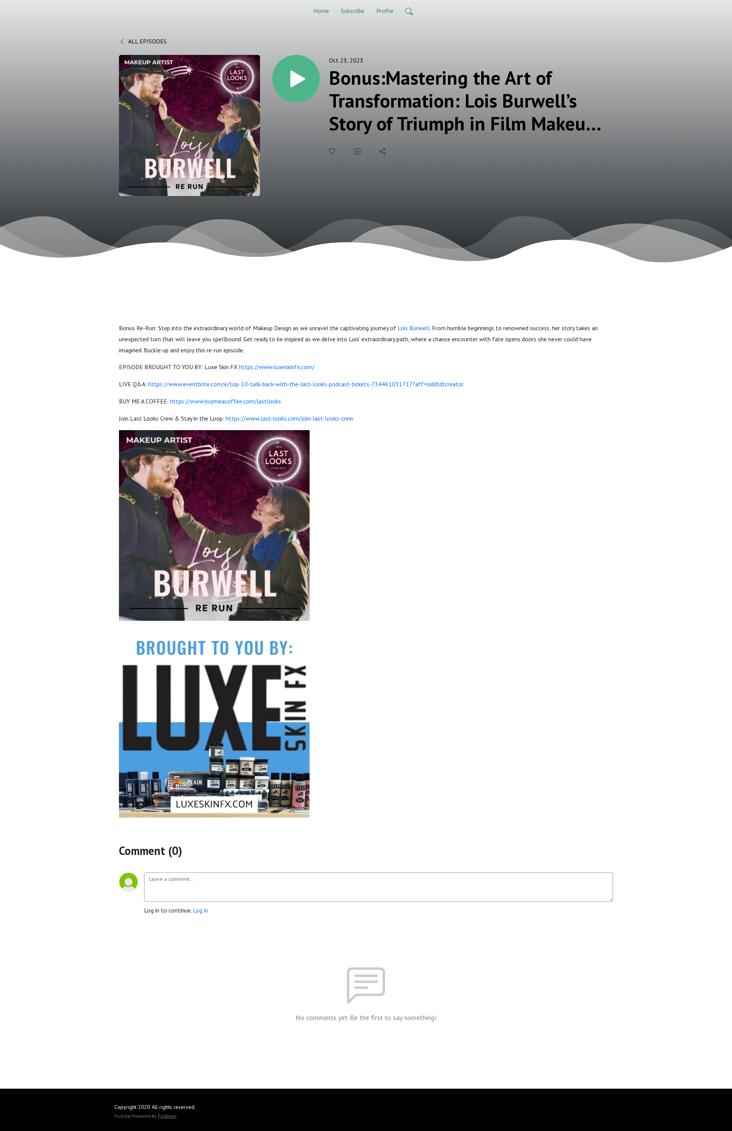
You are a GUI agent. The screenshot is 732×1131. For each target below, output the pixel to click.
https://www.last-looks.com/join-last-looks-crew (289, 418)
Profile (384, 10)
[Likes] (332, 151)
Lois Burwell (414, 328)
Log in (200, 910)
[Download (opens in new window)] (358, 151)
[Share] (383, 151)
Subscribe (352, 10)
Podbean (167, 1116)
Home (321, 10)
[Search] (409, 10)
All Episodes (147, 41)
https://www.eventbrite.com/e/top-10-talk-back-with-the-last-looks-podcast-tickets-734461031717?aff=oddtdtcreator (306, 384)
